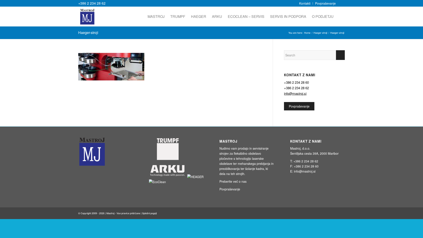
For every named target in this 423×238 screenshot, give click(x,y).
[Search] (340, 16)
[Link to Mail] (341, 3)
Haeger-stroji (88, 32)
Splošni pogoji (149, 213)
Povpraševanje (299, 106)
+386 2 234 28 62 (92, 3)
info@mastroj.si (295, 93)
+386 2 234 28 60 (296, 82)
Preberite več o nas (233, 181)
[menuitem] (305, 3)
